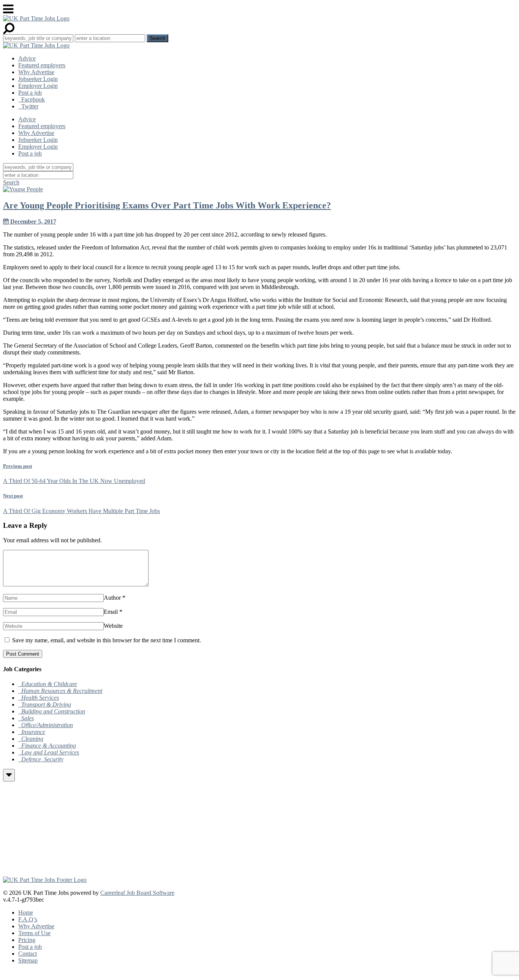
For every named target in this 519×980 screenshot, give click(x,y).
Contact (27, 953)
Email (111, 611)
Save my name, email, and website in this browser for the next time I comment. (106, 640)
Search (11, 182)
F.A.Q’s (27, 919)
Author (112, 597)
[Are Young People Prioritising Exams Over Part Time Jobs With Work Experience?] (23, 189)
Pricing (26, 940)
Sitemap (28, 960)
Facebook (31, 99)
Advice (27, 58)
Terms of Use (34, 933)
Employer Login (38, 86)
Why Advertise (36, 72)
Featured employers (41, 65)
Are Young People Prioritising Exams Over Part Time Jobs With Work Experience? (167, 205)
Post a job (30, 92)
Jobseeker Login (38, 79)
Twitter (28, 106)
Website (113, 626)
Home (25, 912)
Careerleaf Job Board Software (137, 892)
